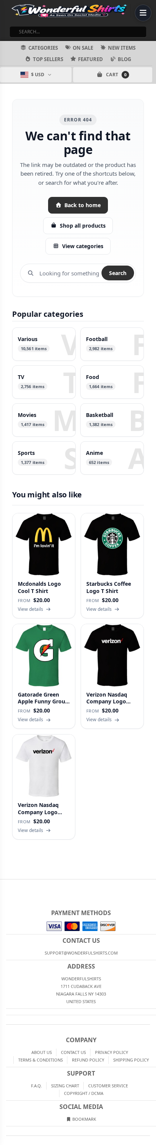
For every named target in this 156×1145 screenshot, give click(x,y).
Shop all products (83, 225)
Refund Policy (88, 1060)
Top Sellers (48, 59)
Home (5, 885)
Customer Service (108, 1085)
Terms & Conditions (40, 1060)
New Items (122, 47)
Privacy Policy (111, 1052)
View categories (82, 246)
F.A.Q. (36, 1085)
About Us (41, 1052)
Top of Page (150, 885)
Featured (90, 59)
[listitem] (44, 344)
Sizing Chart (65, 1085)
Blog (124, 59)
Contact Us (73, 1052)
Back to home (82, 205)
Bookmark (83, 1119)
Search (117, 273)
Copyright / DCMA (83, 1093)
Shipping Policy (131, 1060)
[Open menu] (143, 13)
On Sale (83, 47)
